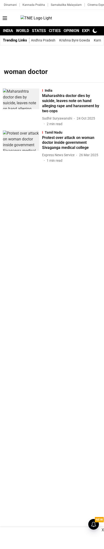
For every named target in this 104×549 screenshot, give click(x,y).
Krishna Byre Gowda (74, 40)
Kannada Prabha (33, 5)
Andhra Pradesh (43, 40)
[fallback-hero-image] (22, 107)
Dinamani (10, 5)
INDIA (8, 30)
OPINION (71, 30)
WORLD (22, 30)
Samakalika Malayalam (66, 5)
